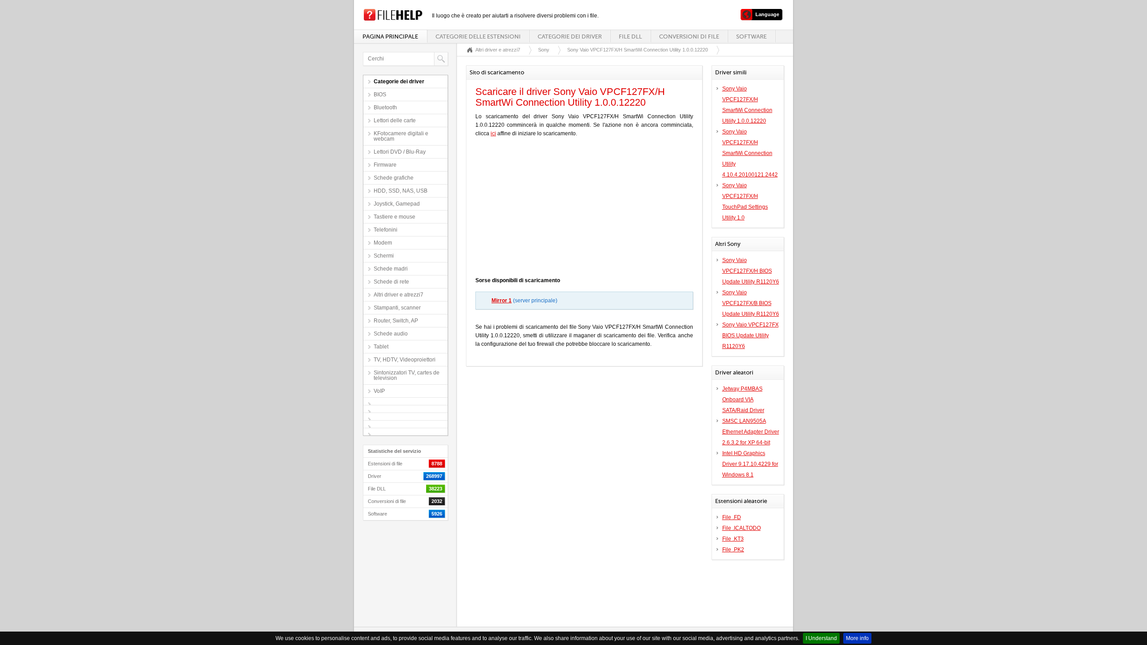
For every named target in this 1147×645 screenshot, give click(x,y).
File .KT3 (733, 539)
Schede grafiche (394, 178)
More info (857, 638)
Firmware (385, 165)
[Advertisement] (584, 209)
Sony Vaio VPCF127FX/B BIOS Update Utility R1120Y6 (750, 303)
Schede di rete (391, 282)
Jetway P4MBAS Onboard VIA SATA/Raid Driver (743, 399)
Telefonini (385, 230)
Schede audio (391, 334)
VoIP (379, 391)
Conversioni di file (689, 36)
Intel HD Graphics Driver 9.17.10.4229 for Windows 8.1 (750, 464)
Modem (383, 243)
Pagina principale (390, 36)
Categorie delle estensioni (478, 36)
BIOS (380, 94)
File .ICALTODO (741, 528)
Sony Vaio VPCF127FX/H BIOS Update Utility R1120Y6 (750, 271)
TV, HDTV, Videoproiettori (405, 360)
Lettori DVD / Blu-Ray (400, 152)
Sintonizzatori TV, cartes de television (407, 375)
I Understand (821, 638)
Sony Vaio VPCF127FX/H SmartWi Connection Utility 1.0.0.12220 (637, 49)
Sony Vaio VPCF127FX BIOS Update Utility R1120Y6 (750, 335)
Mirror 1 (502, 300)
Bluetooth (385, 107)
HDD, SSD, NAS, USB (400, 191)
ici (493, 133)
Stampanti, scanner (397, 308)
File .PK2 (733, 549)
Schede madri (391, 269)
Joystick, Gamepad (397, 204)
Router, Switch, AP (396, 321)
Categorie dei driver (570, 36)
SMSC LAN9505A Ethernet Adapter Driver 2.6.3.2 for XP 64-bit (750, 432)
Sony (543, 49)
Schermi (384, 256)
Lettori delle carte (395, 120)
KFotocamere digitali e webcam (401, 136)
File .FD (731, 517)
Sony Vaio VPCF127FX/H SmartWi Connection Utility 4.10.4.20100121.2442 (750, 153)
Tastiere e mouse (394, 217)
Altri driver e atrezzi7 (398, 295)
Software (751, 36)
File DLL (630, 36)
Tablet (381, 347)
